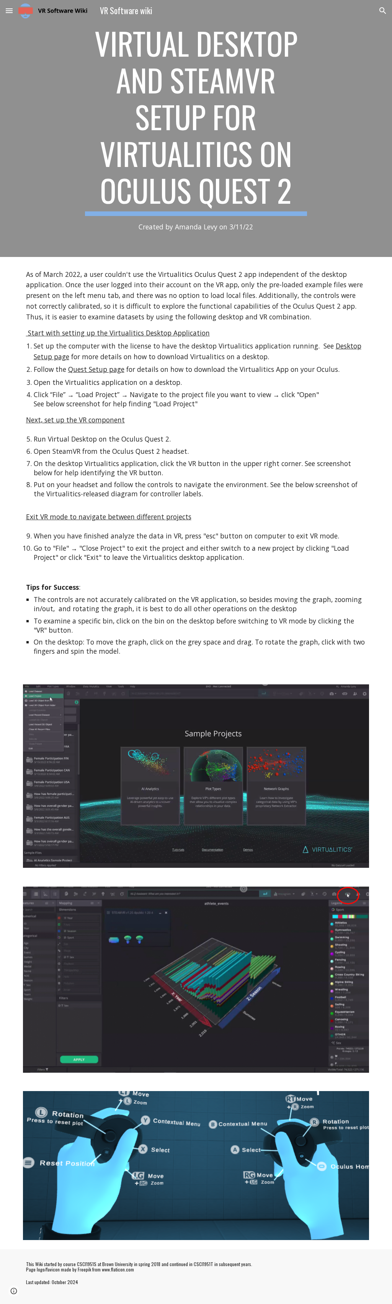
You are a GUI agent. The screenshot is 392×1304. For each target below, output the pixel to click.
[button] (9, 10)
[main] (196, 128)
